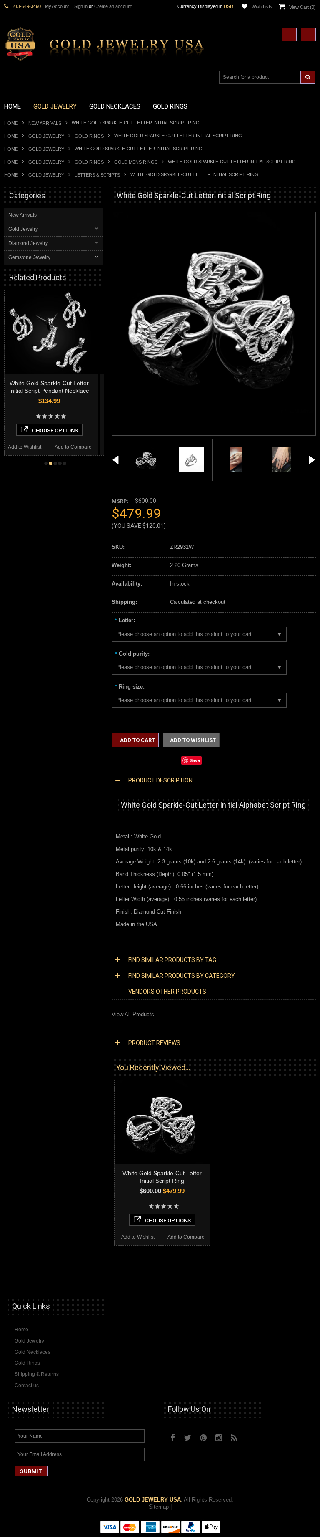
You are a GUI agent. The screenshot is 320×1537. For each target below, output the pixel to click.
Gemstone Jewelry (29, 257)
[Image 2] (191, 459)
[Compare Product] (289, 34)
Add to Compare (80, 447)
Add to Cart (137, 740)
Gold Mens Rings (136, 161)
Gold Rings (89, 136)
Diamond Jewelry (28, 243)
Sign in (81, 6)
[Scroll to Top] (305, 1274)
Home (11, 123)
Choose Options (62, 430)
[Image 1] (213, 411)
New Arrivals (44, 123)
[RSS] (234, 1438)
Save (195, 760)
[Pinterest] (203, 1438)
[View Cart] (308, 34)
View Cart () (302, 7)
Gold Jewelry (46, 136)
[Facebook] (172, 1438)
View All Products (133, 1014)
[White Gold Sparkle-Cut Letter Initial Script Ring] (116, 461)
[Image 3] (236, 459)
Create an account (113, 6)
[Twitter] (187, 1438)
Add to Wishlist (32, 447)
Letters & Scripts (97, 174)
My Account (57, 6)
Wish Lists (262, 6)
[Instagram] (218, 1438)
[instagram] (252, 1435)
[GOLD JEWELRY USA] (108, 56)
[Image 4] (281, 459)
